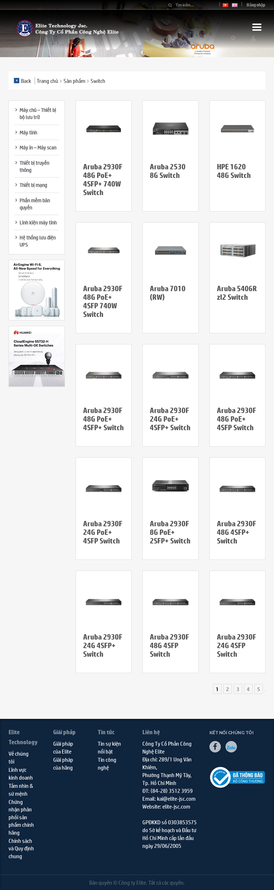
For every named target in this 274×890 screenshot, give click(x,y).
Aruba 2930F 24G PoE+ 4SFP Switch (102, 532)
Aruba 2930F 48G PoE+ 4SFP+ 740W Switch (102, 179)
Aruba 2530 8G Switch (168, 171)
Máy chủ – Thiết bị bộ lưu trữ (38, 113)
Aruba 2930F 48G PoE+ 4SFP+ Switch (103, 419)
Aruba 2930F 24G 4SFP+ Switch (102, 645)
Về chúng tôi (19, 757)
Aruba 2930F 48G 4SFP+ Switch (236, 532)
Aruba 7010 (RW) (168, 293)
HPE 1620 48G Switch (234, 171)
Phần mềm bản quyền (35, 204)
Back (26, 80)
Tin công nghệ (107, 763)
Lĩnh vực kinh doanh (21, 773)
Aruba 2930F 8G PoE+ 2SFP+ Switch (170, 532)
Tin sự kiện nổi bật (109, 747)
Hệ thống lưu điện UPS (38, 241)
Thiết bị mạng (33, 184)
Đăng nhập (256, 5)
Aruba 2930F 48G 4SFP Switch (169, 645)
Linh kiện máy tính (38, 222)
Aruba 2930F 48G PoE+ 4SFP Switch (236, 419)
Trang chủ (47, 80)
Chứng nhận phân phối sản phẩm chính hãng (21, 817)
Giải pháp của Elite (63, 747)
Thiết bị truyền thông (34, 166)
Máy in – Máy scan (38, 147)
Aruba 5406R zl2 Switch (237, 293)
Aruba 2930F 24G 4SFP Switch (236, 645)
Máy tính (28, 132)
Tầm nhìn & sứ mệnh (21, 789)
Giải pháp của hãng (63, 763)
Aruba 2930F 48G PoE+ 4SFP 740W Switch (102, 301)
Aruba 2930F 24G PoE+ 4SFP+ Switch (170, 419)
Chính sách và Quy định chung (21, 848)
